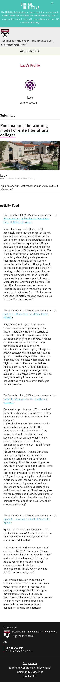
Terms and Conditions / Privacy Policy (30, 667)
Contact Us (30, 676)
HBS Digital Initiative (15, 12)
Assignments (30, 50)
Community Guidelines (30, 671)
